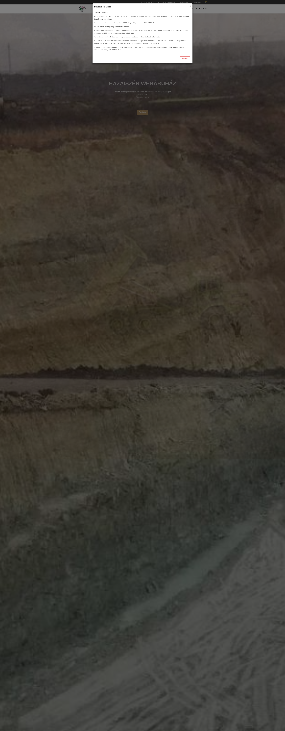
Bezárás (185, 58)
